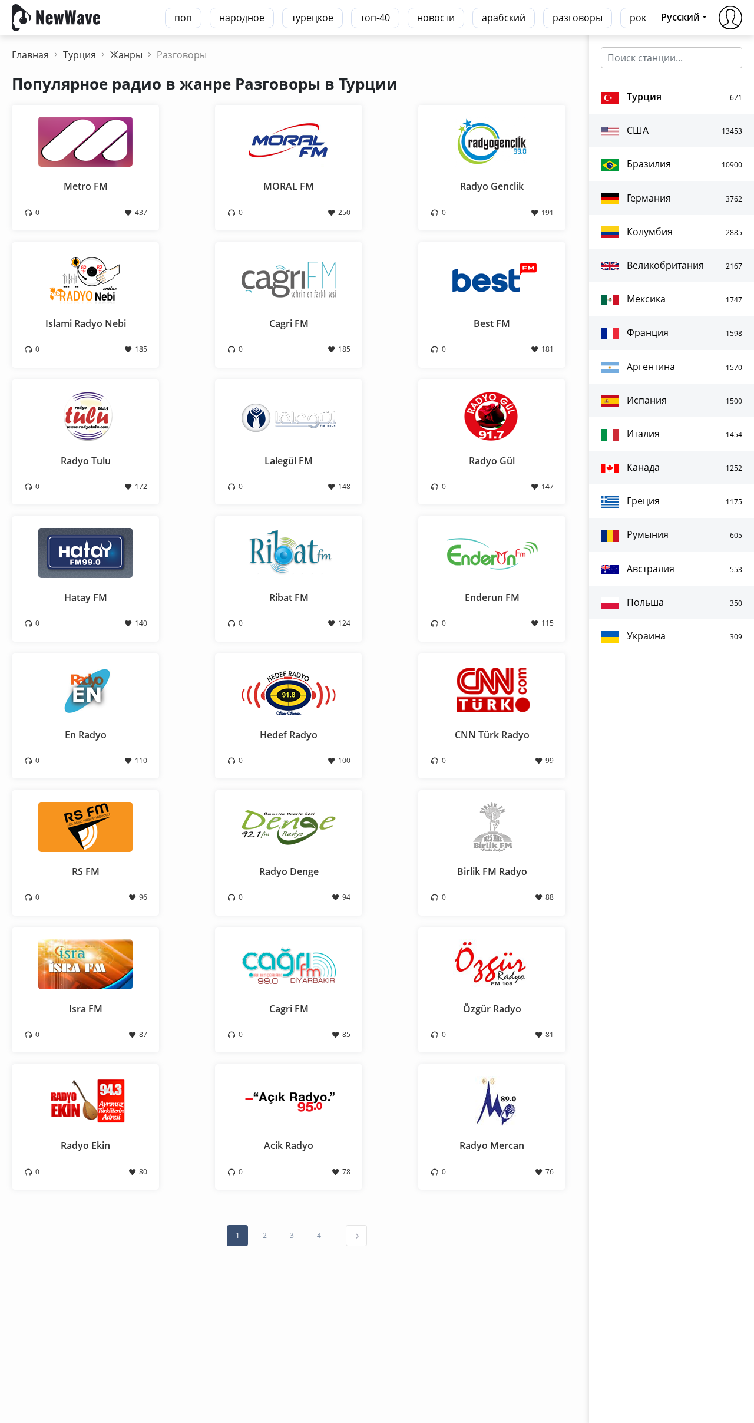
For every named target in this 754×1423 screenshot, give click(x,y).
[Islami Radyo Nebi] (85, 278)
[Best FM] (492, 278)
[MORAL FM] (289, 140)
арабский (503, 17)
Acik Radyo (288, 1145)
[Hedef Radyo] (289, 688)
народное (241, 17)
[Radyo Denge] (289, 826)
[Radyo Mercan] (492, 1100)
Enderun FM (492, 597)
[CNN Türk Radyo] (492, 688)
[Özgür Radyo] (492, 963)
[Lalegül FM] (289, 414)
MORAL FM (288, 186)
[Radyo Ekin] (85, 1100)
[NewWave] (56, 16)
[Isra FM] (85, 963)
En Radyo (86, 734)
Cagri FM (289, 323)
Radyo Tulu (86, 460)
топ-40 (375, 17)
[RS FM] (85, 826)
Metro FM (86, 186)
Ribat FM (289, 597)
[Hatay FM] (85, 552)
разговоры (578, 17)
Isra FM (85, 1008)
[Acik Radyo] (289, 1100)
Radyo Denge (289, 871)
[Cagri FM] (289, 278)
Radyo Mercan (491, 1145)
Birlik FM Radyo (492, 871)
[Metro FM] (85, 140)
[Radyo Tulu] (85, 414)
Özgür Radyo (492, 1008)
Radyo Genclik (492, 186)
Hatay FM (85, 597)
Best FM (492, 323)
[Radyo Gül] (492, 414)
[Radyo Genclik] (492, 140)
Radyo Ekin (85, 1145)
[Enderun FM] (492, 552)
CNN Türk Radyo (492, 734)
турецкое (312, 17)
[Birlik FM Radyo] (492, 826)
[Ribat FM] (289, 552)
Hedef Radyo (289, 734)
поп (183, 17)
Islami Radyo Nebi (85, 323)
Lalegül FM (288, 460)
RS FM (86, 871)
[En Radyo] (85, 688)
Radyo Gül (492, 460)
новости (436, 17)
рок (638, 17)
